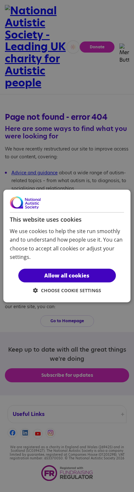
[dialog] (66, 246)
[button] (67, 290)
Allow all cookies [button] (66, 275)
